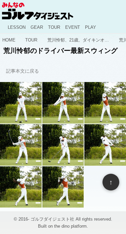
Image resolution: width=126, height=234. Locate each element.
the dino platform (70, 226)
